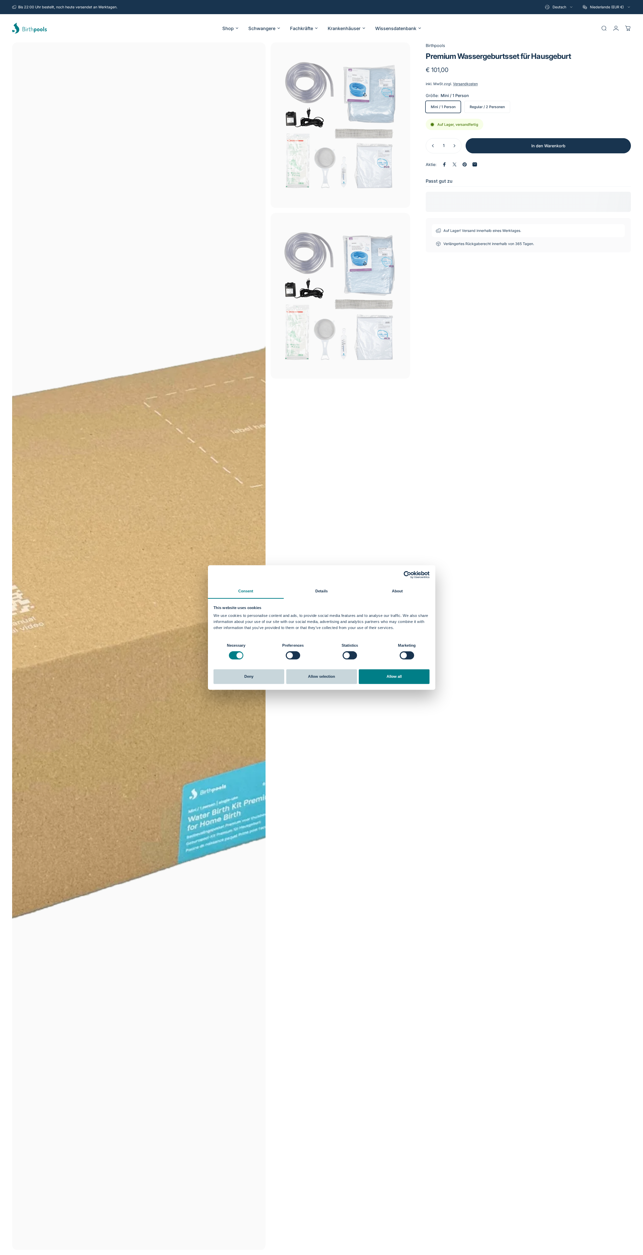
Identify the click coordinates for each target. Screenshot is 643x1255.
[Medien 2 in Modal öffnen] (340, 125)
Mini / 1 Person (443, 107)
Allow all (394, 676)
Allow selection (321, 676)
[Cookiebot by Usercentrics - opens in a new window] (407, 574)
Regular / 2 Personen (487, 107)
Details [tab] (321, 591)
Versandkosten (465, 84)
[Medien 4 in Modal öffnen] (340, 295)
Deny (248, 676)
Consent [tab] (245, 591)
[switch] (293, 655)
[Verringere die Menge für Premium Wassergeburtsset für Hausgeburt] (432, 145)
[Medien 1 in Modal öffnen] (139, 646)
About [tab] (397, 591)
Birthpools (435, 45)
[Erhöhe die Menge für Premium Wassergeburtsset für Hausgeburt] (455, 145)
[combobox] (559, 7)
